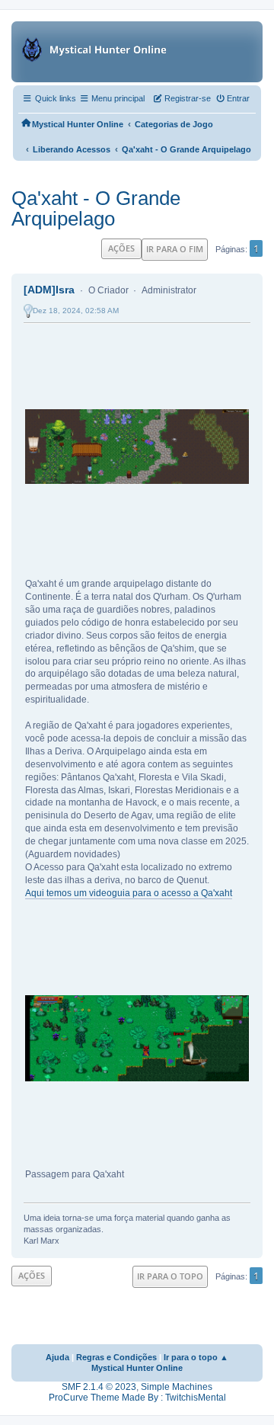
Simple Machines (176, 1387)
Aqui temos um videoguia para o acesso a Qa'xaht (128, 893)
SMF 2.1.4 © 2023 (99, 1387)
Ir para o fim (174, 249)
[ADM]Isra (49, 289)
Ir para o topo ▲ (196, 1357)
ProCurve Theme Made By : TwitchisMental (137, 1397)
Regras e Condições (116, 1357)
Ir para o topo (170, 1276)
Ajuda (57, 1357)
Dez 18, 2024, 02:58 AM (76, 310)
